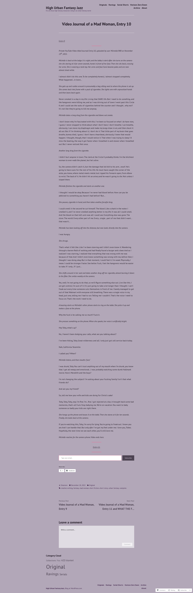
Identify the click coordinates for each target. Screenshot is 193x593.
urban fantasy (114, 488)
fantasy (76, 488)
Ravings (112, 5)
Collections (51, 560)
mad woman (84, 488)
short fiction (94, 488)
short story (104, 488)
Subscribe (128, 458)
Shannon (64, 485)
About (144, 8)
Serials (63, 574)
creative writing (67, 488)
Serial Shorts (123, 5)
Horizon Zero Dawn (138, 5)
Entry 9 (62, 41)
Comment (127, 544)
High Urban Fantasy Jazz (64, 7)
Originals (103, 5)
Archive (137, 8)
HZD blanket (67, 560)
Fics (58, 560)
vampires (123, 488)
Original (92, 485)
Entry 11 (96, 447)
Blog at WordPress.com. (73, 588)
